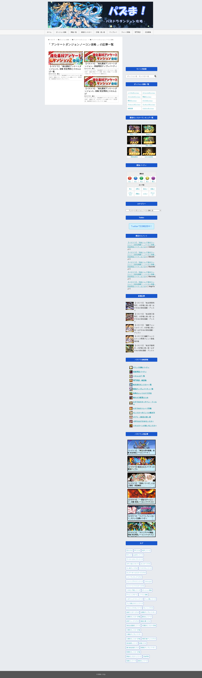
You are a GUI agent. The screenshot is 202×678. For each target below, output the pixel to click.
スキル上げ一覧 (139, 376)
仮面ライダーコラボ (132, 612)
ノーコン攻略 (143, 594)
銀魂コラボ (142, 643)
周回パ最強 (149, 145)
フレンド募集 (125, 32)
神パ (130, 189)
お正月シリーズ (138, 555)
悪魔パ (138, 193)
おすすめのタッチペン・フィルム (145, 403)
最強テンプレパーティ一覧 (143, 389)
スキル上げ (148, 581)
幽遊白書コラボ (145, 621)
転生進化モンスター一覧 (142, 385)
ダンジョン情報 (147, 590)
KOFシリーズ (146, 550)
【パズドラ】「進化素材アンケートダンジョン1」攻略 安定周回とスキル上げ (101, 91)
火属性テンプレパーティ (134, 634)
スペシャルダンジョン (149, 93)
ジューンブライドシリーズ (134, 581)
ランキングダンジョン (149, 104)
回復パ (153, 189)
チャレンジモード (131, 594)
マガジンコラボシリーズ (134, 608)
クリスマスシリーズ (145, 568)
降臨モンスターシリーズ (134, 656)
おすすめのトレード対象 (142, 408)
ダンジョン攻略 (61, 32)
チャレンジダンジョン (134, 104)
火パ (129, 181)
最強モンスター (86, 32)
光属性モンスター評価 (133, 616)
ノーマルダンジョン (133, 93)
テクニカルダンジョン (134, 96)
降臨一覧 (74, 32)
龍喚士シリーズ (131, 661)
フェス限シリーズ (150, 599)
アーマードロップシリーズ (134, 559)
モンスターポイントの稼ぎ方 (144, 413)
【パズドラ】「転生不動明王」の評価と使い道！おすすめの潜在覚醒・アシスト (144, 348)
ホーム (49, 32)
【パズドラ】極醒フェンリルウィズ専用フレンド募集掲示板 (144, 338)
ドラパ (145, 193)
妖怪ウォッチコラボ (132, 621)
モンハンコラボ (148, 608)
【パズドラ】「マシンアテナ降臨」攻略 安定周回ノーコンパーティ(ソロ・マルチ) (141, 535)
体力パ (145, 189)
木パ (141, 181)
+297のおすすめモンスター (143, 421)
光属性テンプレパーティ (148, 612)
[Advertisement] (141, 50)
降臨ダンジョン (147, 96)
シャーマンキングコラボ (134, 577)
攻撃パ (138, 189)
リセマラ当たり (134, 145)
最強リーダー (134, 134)
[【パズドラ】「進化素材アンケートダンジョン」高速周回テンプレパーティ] (101, 56)
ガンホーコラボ (145, 564)
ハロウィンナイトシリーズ (134, 599)
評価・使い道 (100, 32)
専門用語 (138, 32)
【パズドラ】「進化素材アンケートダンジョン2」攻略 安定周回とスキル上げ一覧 (65, 69)
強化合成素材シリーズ (133, 625)
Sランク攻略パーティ (141, 367)
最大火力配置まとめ (140, 397)
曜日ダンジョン (132, 100)
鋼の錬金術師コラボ (132, 647)
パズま (103, 674)
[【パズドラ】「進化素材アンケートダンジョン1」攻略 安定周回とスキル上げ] (101, 81)
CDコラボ (129, 550)
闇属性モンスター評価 (133, 652)
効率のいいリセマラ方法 (142, 393)
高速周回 (146, 656)
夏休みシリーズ (147, 616)
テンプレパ (113, 32)
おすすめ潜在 (149, 156)
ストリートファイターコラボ (135, 586)
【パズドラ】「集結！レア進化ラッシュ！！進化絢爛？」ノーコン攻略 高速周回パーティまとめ (141, 245)
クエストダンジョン (148, 108)
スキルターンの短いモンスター (145, 426)
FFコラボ (137, 550)
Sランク (129, 555)
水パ (135, 181)
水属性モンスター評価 (133, 630)
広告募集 (148, 32)
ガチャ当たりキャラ (132, 564)
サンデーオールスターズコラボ (136, 572)
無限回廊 (130, 108)
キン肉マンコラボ (131, 568)
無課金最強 (134, 156)
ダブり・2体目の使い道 (142, 417)
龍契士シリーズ (143, 661)
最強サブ (149, 134)
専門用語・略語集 (140, 380)
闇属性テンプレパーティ (148, 647)
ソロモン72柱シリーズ (133, 590)
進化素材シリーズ (131, 643)
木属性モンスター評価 (149, 625)
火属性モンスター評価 (133, 639)
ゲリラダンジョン (148, 100)
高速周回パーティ (140, 372)
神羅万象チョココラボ (149, 639)
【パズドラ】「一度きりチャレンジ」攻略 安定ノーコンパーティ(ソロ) (141, 502)
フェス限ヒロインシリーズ (134, 603)
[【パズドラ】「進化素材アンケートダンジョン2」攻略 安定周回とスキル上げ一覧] (66, 58)
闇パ (153, 181)
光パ (147, 181)
